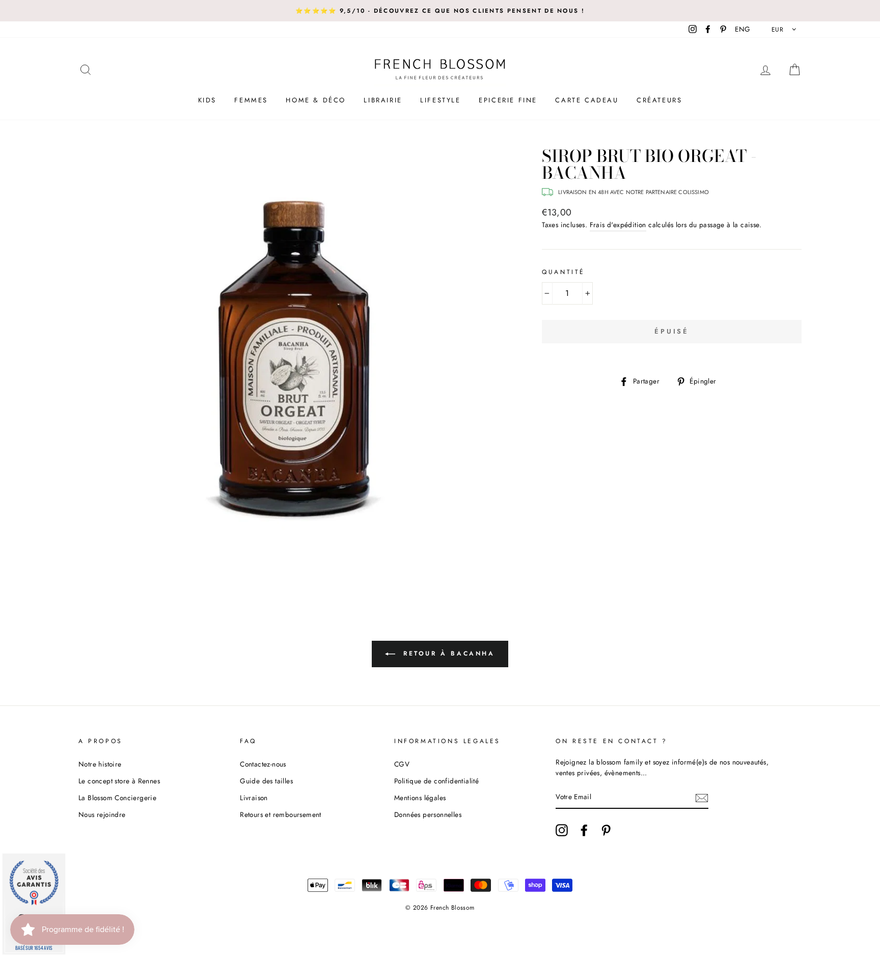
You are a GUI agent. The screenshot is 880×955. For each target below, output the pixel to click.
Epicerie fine (508, 100)
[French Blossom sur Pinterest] (606, 830)
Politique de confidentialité (436, 781)
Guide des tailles (266, 781)
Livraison (254, 798)
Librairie (383, 100)
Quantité (563, 272)
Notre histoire (100, 764)
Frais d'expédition (618, 225)
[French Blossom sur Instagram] (562, 830)
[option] (440, 10)
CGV (401, 764)
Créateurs (659, 100)
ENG (742, 29)
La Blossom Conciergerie (117, 798)
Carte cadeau (586, 100)
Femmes (251, 100)
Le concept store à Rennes (119, 781)
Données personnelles (427, 814)
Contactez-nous (263, 764)
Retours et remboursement (280, 814)
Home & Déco (316, 100)
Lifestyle (440, 100)
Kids (207, 100)
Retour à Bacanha (446, 653)
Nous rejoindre (102, 814)
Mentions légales (420, 798)
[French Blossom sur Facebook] (584, 830)
